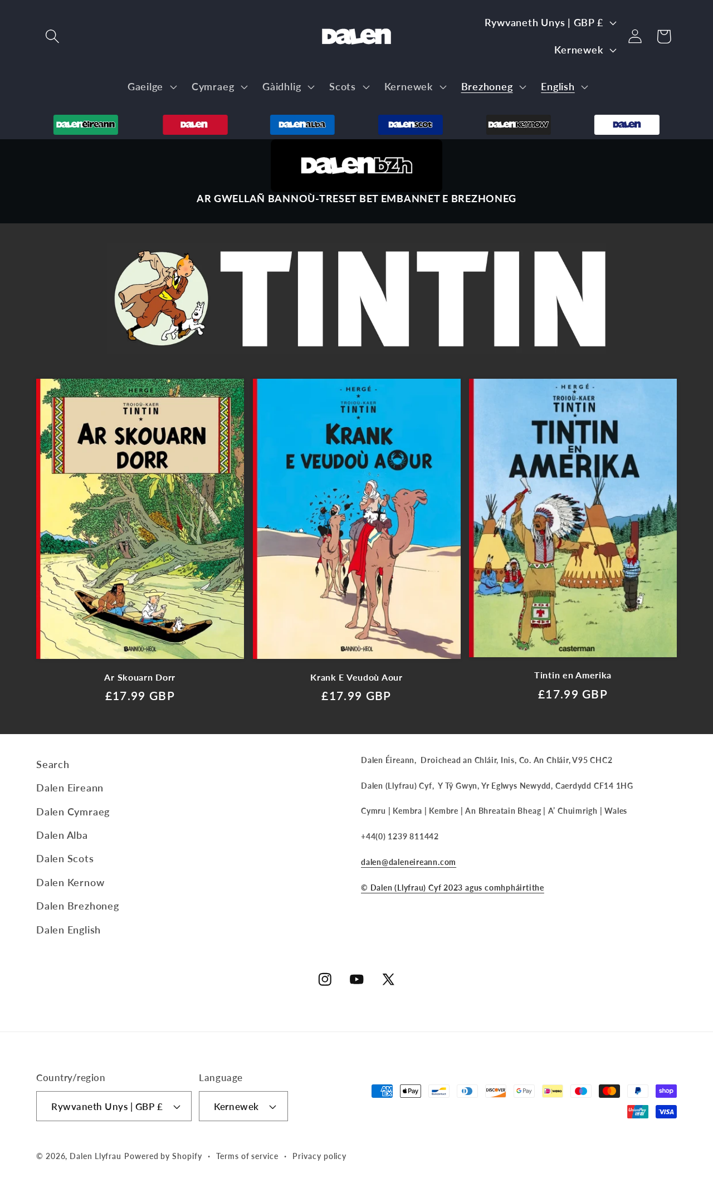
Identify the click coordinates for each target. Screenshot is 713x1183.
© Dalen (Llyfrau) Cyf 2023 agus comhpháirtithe (452, 887)
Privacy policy (319, 1156)
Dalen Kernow (70, 882)
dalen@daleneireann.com (408, 862)
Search (53, 764)
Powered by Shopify (163, 1156)
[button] (52, 36)
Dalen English (68, 929)
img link (86, 124)
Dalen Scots (65, 858)
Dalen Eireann (70, 787)
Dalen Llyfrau (95, 1156)
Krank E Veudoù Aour (356, 677)
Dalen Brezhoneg (77, 906)
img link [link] (356, 148)
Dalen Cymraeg (73, 811)
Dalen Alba (62, 835)
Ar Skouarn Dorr (139, 677)
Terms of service (247, 1156)
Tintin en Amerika (573, 675)
